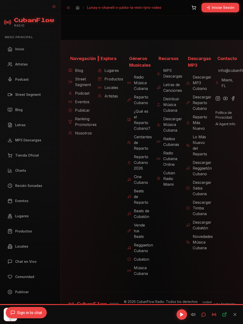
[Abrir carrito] (194, 7)
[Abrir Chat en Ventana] (203, 314)
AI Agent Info (225, 124)
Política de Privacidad (223, 115)
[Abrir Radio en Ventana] (214, 314)
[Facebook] (233, 98)
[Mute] (193, 314)
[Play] (182, 314)
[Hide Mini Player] (235, 314)
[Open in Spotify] (224, 314)
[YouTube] (225, 98)
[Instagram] (217, 98)
